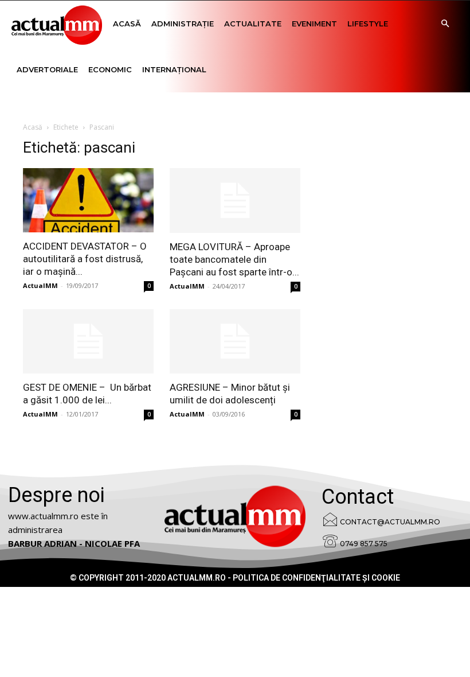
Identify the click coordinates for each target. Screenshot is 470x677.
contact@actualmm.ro (390, 522)
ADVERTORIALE (47, 69)
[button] (445, 23)
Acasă (127, 23)
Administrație (182, 23)
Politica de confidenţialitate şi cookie (316, 577)
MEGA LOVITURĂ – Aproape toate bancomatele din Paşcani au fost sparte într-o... (234, 259)
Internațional (174, 69)
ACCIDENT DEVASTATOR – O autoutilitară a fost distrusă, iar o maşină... (85, 258)
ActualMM (40, 285)
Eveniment (314, 23)
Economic (110, 69)
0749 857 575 (363, 543)
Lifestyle (367, 23)
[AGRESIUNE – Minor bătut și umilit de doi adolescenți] (235, 341)
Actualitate (252, 23)
